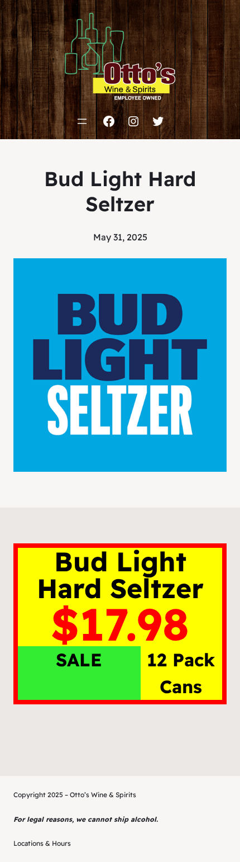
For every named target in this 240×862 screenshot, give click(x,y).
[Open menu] (82, 121)
